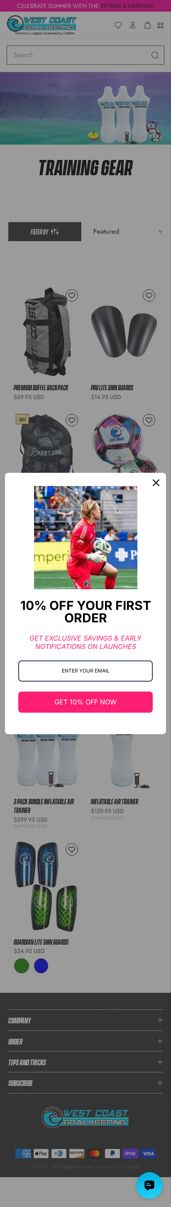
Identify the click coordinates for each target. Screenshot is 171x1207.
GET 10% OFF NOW (85, 702)
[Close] (156, 483)
